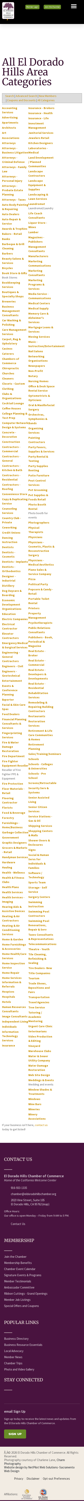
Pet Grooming (38, 490)
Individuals (9, 1026)
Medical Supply (38, 308)
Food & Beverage (13, 813)
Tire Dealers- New (40, 968)
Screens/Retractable (42, 783)
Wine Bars (34, 1104)
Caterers (8, 354)
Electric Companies (15, 619)
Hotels (6, 1002)
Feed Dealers (11, 714)
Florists (7, 807)
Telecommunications (42, 944)
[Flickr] (29, 1396)
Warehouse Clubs (39, 1051)
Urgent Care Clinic (40, 1026)
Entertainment (12, 681)
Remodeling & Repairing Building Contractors (40, 707)
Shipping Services (40, 826)
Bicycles (7, 268)
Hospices (8, 991)
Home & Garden (12, 939)
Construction (11, 442)
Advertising (10, 117)
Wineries (34, 1109)
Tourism (33, 978)
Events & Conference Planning (10, 690)
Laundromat (36, 204)
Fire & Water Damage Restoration (10, 747)
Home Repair (10, 973)
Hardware (8, 862)
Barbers (7, 253)
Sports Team (37, 882)
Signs (32, 850)
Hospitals (8, 997)
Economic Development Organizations (11, 604)
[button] (74, 6)
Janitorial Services (40, 133)
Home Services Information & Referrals (12, 982)
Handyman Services (15, 857)
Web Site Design (39, 1075)
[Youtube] (14, 1396)
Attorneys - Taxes (14, 199)
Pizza (31, 579)
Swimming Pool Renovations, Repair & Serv (38, 925)
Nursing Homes (38, 381)
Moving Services (39, 337)
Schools (33, 759)
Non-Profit (35, 371)
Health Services (12, 892)
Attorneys (9, 143)
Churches (8, 373)
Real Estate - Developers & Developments (38, 674)
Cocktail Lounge (13, 403)
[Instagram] (36, 1396)
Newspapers (36, 366)
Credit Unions (11, 532)
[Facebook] (6, 1396)
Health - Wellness (13, 872)
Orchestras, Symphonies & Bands (37, 419)
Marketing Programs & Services (36, 284)
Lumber (33, 232)
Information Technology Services (10, 1036)
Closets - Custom (13, 383)
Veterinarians (37, 1031)
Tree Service (36, 1007)
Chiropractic (10, 368)
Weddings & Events (41, 1080)
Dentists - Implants (15, 562)
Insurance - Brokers (41, 108)
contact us (41, 1125)
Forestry (8, 818)
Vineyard (34, 1046)
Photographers (38, 522)
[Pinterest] (44, 1396)
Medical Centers (39, 303)
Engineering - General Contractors (11, 657)
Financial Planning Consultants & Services (14, 723)
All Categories (46, 100)
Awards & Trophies (14, 229)
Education (9, 614)
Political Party (38, 584)
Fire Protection (12, 783)
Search (9, 96)
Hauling (7, 867)
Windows (34, 1099)
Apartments (10, 122)
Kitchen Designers (40, 143)
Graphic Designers (14, 842)
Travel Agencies (38, 1002)
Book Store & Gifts (14, 273)
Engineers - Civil (12, 666)
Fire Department (13, 756)
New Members (47, 96)
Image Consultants (15, 1016)
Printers (34, 608)
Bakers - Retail (12, 234)
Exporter (8, 699)
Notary (33, 376)
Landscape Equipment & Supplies (37, 185)
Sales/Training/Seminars (44, 754)
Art (4, 133)
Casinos (7, 348)
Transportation (39, 997)
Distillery (8, 585)
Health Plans (10, 887)
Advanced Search (26, 96)
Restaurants (36, 716)
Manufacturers (38, 256)
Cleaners (8, 378)
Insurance (8, 1045)
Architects (9, 128)
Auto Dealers (10, 214)
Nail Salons (35, 351)
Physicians (35, 537)
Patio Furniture (38, 475)
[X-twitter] (21, 1396)
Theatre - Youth (39, 949)
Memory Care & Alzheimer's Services (38, 318)
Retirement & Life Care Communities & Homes (40, 735)
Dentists (8, 547)
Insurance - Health (40, 113)
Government (10, 837)
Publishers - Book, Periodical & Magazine (40, 641)
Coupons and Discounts (21, 100)
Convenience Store (14, 494)
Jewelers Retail (38, 138)
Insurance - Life (38, 118)
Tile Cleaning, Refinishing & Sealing (37, 958)
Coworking (9, 527)
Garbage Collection (15, 832)
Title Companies (39, 973)
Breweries (9, 301)
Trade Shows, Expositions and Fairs (39, 988)
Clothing (8, 389)
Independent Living (15, 1021)
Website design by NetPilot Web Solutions (31, 1467)
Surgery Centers (39, 897)
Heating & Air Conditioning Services (11, 930)
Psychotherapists (40, 623)
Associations (10, 138)
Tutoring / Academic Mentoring (35, 1017)
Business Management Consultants (11, 311)
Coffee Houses (11, 408)
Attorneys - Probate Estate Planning (12, 190)
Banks (6, 239)
